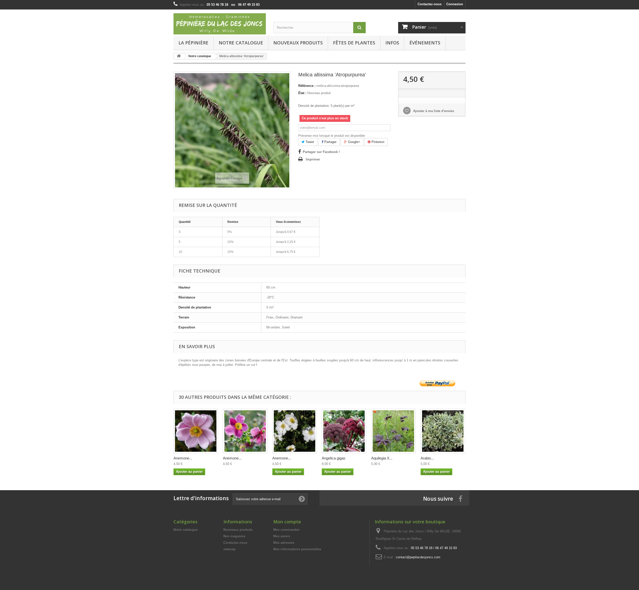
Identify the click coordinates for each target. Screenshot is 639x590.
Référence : (307, 86)
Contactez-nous (430, 4)
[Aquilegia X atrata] (393, 431)
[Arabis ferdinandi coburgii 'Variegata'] (443, 431)
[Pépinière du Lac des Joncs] (219, 23)
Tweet (309, 142)
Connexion (454, 4)
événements (424, 43)
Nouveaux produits (238, 530)
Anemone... (182, 458)
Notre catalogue (241, 43)
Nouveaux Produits (298, 43)
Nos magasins (234, 536)
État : (302, 93)
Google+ (353, 142)
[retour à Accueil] (178, 56)
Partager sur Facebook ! (321, 152)
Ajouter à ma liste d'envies (433, 111)
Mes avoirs (281, 536)
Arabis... (427, 458)
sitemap (229, 549)
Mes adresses (283, 543)
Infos (392, 43)
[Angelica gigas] (344, 431)
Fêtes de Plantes (354, 43)
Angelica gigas (333, 458)
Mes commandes (286, 530)
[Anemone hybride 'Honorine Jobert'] (294, 431)
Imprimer (313, 159)
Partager (329, 142)
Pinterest (377, 142)
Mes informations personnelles (297, 549)
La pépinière (193, 43)
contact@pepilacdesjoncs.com (418, 557)
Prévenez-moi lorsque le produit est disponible (331, 136)
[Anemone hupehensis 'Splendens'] (245, 431)
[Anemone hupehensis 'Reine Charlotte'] (195, 431)
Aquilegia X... (381, 458)
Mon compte (287, 522)
